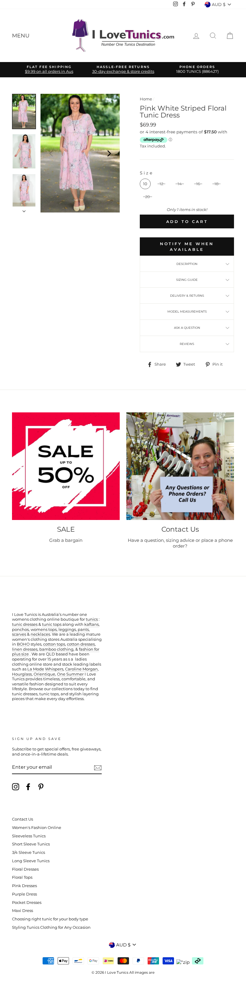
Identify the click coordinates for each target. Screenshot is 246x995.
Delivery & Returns (187, 296)
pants (83, 629)
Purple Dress (24, 894)
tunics (92, 619)
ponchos (20, 629)
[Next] (109, 153)
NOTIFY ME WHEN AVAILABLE (187, 246)
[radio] (145, 184)
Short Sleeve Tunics (31, 844)
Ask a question (187, 328)
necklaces (40, 634)
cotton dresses (81, 644)
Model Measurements (187, 311)
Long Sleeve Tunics (31, 861)
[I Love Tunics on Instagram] (15, 786)
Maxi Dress (22, 910)
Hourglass (22, 674)
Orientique (44, 674)
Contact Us (22, 819)
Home (146, 99)
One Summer (70, 674)
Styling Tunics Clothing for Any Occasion (51, 927)
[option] (49, 69)
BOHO (23, 644)
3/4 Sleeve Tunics (28, 852)
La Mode (35, 669)
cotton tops (54, 644)
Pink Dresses (24, 886)
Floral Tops (22, 877)
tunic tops (52, 624)
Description (186, 264)
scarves (19, 634)
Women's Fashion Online (36, 827)
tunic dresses (25, 624)
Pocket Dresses (26, 902)
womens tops (44, 629)
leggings (67, 629)
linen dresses (25, 649)
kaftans (91, 624)
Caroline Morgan (81, 669)
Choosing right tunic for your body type (50, 919)
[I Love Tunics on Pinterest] (40, 786)
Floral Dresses (25, 869)
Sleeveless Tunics (29, 836)
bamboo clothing (56, 649)
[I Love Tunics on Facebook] (28, 786)
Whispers (54, 669)
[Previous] (51, 153)
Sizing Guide (187, 280)
